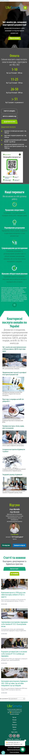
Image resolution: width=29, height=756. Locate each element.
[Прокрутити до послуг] (14, 305)
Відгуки (14, 727)
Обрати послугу (14, 38)
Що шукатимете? (4, 698)
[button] (25, 8)
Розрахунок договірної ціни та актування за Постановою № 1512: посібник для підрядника (14, 654)
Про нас (14, 717)
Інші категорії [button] (14, 569)
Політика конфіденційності (14, 747)
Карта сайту (14, 732)
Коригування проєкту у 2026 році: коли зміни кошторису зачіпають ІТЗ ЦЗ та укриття (13, 595)
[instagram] (18, 735)
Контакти (14, 725)
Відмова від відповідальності (14, 750)
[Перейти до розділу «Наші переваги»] (14, 47)
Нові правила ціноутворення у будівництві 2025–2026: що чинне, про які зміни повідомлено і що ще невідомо (14, 683)
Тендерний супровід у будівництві (12, 475)
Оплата (14, 722)
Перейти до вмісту (4, 0)
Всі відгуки (6, 545)
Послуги (14, 720)
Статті (14, 729)
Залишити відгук (19, 545)
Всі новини (14, 574)
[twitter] (14, 735)
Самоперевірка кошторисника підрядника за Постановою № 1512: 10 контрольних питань (14, 624)
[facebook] (10, 735)
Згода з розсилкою (14, 752)
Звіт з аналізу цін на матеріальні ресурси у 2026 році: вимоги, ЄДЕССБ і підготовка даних (14, 349)
